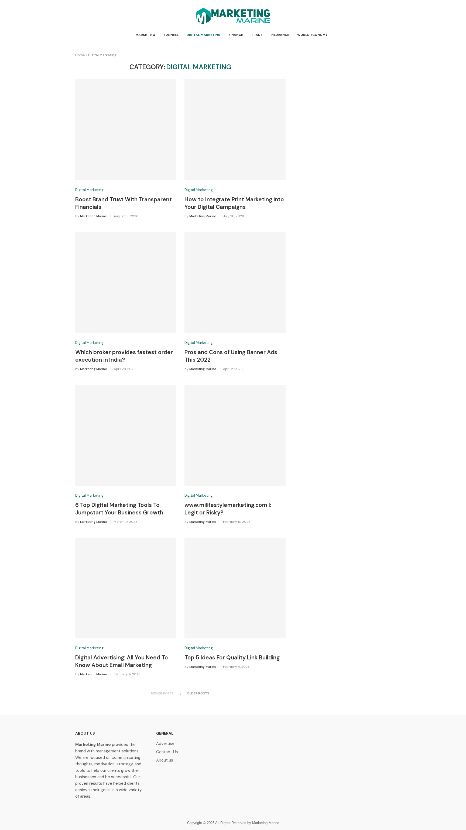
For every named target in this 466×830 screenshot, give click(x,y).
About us (164, 760)
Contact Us (167, 752)
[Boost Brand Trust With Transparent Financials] (125, 129)
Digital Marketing (204, 35)
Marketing (145, 35)
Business (171, 35)
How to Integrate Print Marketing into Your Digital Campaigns (234, 203)
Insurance (279, 35)
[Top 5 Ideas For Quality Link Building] (235, 588)
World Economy (312, 35)
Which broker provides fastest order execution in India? (124, 356)
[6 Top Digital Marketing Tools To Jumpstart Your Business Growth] (125, 435)
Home (80, 55)
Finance (236, 35)
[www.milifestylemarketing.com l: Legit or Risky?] (235, 435)
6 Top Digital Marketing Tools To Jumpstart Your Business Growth (119, 508)
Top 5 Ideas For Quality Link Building (232, 657)
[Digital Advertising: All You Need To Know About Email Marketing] (125, 588)
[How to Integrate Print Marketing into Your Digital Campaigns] (235, 129)
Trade (256, 35)
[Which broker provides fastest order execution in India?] (125, 282)
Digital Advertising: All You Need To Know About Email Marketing (121, 661)
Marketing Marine (93, 216)
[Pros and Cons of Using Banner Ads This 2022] (235, 282)
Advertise (165, 744)
